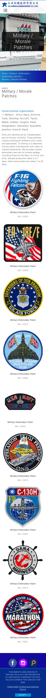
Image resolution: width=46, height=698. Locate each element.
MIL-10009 (23, 270)
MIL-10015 (23, 324)
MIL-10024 (23, 216)
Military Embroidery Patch (23, 212)
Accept (22, 695)
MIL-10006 (23, 378)
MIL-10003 (20, 426)
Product (13, 73)
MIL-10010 (23, 480)
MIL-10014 (23, 588)
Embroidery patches (11, 76)
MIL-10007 (23, 534)
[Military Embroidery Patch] (23, 189)
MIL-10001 (23, 642)
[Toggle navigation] (5, 10)
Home (5, 73)
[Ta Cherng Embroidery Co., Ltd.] (20, 4)
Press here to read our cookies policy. (23, 688)
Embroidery (24, 73)
